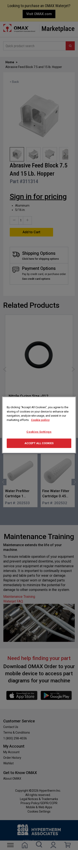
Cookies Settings (38, 431)
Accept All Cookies (39, 443)
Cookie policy (40, 419)
